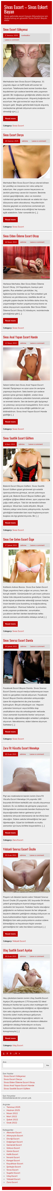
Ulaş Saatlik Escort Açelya (17, 950)
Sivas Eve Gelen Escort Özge (18, 539)
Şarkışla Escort (14, 1166)
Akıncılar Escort (14, 1132)
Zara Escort (17, 840)
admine (25, 141)
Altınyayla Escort (15, 1135)
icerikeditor (25, 35)
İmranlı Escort (13, 1157)
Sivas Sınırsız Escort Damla (18, 640)
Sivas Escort (18, 125)
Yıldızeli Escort (19, 941)
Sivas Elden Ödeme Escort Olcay (21, 236)
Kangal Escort (13, 1160)
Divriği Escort (13, 1138)
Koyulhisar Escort (15, 1163)
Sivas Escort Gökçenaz (15, 29)
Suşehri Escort (13, 1173)
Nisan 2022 (12, 1113)
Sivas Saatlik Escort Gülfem (18, 438)
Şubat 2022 (12, 1119)
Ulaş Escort (17, 1045)
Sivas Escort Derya (13, 134)
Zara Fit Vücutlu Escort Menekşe (21, 748)
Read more (10, 118)
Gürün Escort (13, 1151)
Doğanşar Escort (15, 1141)
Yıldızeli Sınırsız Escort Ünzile (19, 849)
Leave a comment (12, 40)
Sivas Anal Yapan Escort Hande (20, 337)
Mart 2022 (12, 1116)
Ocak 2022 (12, 1122)
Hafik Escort (12, 1154)
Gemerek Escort (14, 1145)
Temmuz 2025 (13, 1107)
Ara (4, 1062)
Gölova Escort (13, 1148)
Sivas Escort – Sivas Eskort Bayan (26, 9)
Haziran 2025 (13, 1110)
